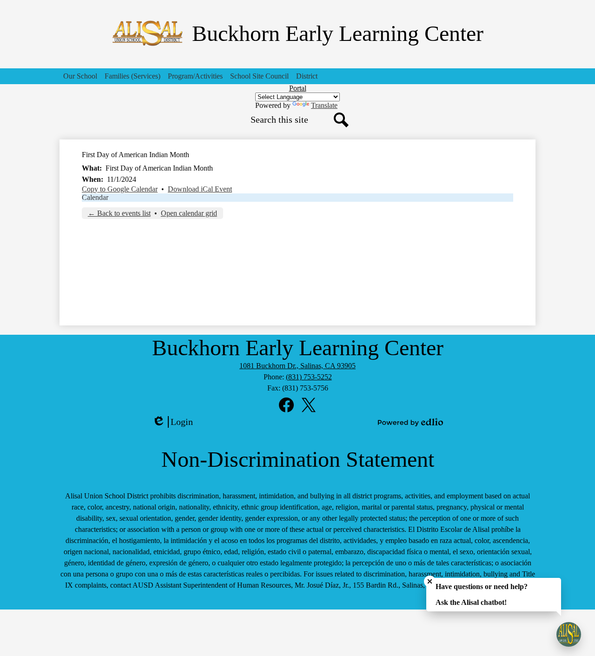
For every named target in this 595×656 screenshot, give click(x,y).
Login (176, 422)
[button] (80, 76)
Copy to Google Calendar (120, 189)
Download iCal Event (200, 189)
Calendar (95, 197)
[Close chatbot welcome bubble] (430, 581)
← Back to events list (119, 213)
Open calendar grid (189, 213)
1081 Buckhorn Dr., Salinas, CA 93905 (297, 366)
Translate (324, 105)
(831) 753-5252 (309, 377)
